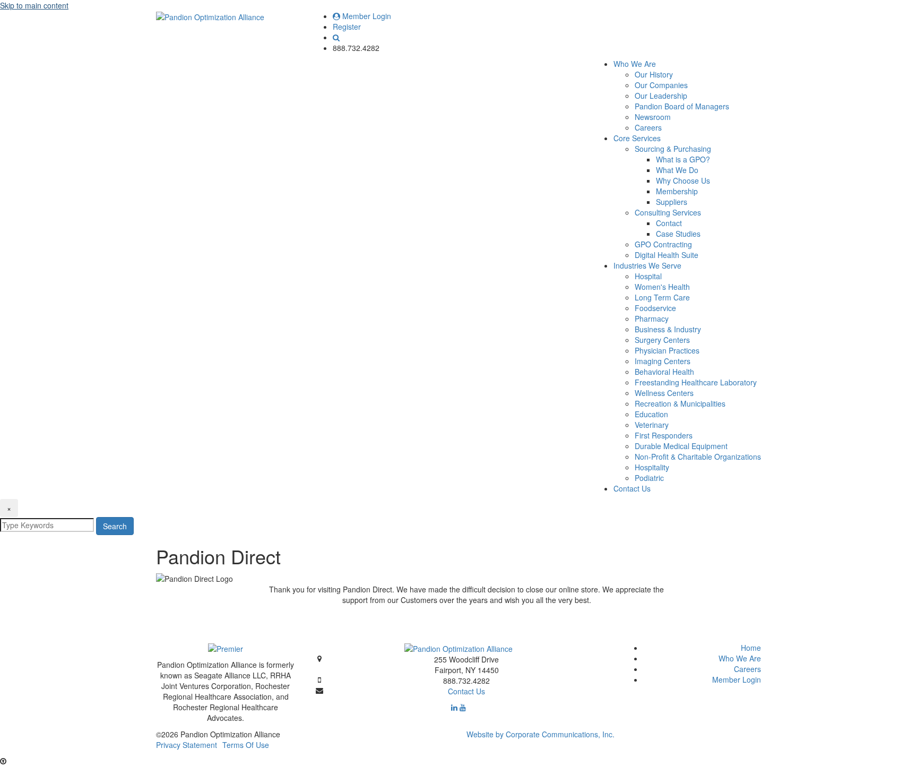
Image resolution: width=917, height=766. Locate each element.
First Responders (664, 435)
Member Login (365, 16)
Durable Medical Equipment (681, 446)
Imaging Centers (662, 361)
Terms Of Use (245, 744)
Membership (677, 191)
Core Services (637, 138)
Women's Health (662, 286)
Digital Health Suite (666, 254)
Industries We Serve (647, 265)
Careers (648, 127)
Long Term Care (662, 297)
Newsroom (653, 116)
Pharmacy (652, 318)
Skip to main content (34, 5)
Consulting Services (668, 212)
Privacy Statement (186, 744)
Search (115, 526)
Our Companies (661, 85)
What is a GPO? (683, 159)
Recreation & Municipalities (680, 403)
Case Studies (678, 233)
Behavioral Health (664, 371)
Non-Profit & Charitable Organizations (698, 456)
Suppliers (671, 201)
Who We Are (634, 63)
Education (651, 414)
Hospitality (652, 467)
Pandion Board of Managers (682, 106)
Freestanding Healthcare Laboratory (696, 382)
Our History (654, 74)
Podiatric (649, 477)
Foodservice (655, 308)
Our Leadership (661, 95)
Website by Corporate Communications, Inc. (540, 734)
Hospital (648, 276)
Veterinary (652, 424)
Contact (669, 223)
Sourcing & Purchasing (673, 148)
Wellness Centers (664, 393)
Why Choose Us (683, 180)
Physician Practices (667, 350)
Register (347, 26)
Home (751, 647)
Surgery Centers (662, 339)
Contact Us (632, 488)
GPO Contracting (663, 244)
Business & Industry (668, 329)
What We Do (677, 170)
